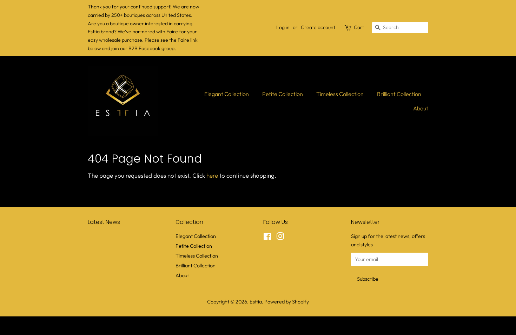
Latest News (104, 222)
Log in (283, 27)
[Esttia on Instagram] (280, 237)
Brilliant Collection (399, 93)
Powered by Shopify (286, 302)
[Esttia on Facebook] (267, 237)
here (212, 175)
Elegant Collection (226, 93)
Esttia (256, 302)
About (420, 108)
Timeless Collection (340, 93)
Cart (359, 27)
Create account (318, 27)
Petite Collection (282, 93)
